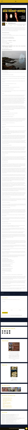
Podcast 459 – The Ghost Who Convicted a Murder (8, 414)
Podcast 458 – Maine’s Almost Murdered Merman (8, 415)
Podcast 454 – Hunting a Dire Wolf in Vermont (8, 420)
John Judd (7, 43)
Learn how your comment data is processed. (16, 315)
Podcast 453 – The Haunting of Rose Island (7, 421)
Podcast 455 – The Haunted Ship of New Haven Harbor (9, 419)
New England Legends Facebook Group (7, 49)
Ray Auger (14, 40)
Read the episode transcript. (5, 32)
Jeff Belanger (10, 40)
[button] (15, 1)
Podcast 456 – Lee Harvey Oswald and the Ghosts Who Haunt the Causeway (11, 418)
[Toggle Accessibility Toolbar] (26, 428)
